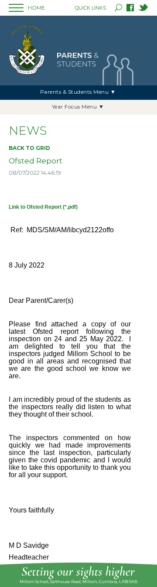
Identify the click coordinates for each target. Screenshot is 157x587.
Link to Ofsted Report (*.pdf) (43, 207)
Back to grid (29, 148)
